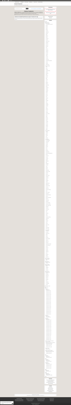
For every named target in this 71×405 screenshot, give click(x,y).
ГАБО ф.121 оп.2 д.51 (48, 299)
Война (46, 78)
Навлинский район (47, 130)
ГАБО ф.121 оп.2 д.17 (48, 290)
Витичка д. (47, 150)
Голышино (47, 158)
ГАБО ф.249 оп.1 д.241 (48, 331)
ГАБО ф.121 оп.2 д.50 (48, 298)
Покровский (47, 201)
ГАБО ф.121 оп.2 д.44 (48, 295)
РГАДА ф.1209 (47, 373)
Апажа (46, 66)
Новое (46, 47)
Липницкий (47, 180)
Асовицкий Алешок (48, 70)
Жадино (47, 86)
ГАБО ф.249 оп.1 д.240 (48, 330)
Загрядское (47, 87)
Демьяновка (47, 275)
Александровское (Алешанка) (49, 24)
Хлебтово (47, 126)
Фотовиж (47, 284)
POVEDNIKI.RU (50, 391)
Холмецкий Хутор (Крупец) (49, 60)
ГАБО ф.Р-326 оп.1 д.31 (49, 353)
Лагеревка (47, 100)
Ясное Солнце (47, 228)
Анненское (47, 142)
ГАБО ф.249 (46, 318)
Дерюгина (47, 82)
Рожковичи (47, 279)
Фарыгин (47, 219)
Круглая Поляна (47, 175)
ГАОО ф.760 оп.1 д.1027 (49, 364)
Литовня (47, 135)
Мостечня (47, 109)
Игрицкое (47, 91)
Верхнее (47, 29)
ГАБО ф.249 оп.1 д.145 (48, 322)
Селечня (47, 246)
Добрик (46, 34)
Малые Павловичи (48, 238)
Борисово (47, 146)
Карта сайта (50, 17)
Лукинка (47, 108)
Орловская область (47, 264)
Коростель (47, 43)
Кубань (46, 99)
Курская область (47, 261)
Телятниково (47, 59)
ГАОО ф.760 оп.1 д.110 (48, 365)
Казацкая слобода (48, 171)
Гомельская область (47, 258)
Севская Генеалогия (18, 3)
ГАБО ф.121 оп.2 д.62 (48, 302)
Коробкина (47, 42)
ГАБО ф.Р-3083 (47, 348)
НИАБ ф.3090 (47, 370)
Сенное (46, 214)
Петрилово (47, 50)
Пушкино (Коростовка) (48, 205)
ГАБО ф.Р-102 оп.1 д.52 (49, 345)
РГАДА (46, 372)
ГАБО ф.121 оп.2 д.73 (48, 311)
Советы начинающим (50, 383)
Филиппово (47, 254)
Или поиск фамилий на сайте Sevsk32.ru (36, 8)
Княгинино (47, 172)
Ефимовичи (47, 163)
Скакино (47, 55)
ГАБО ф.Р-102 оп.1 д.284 (49, 344)
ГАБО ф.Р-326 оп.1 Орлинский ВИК (50, 351)
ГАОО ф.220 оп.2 (48, 360)
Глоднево (47, 30)
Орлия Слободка (48, 192)
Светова (47, 210)
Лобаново (47, 103)
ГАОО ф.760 (46, 362)
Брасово (47, 25)
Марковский (47, 184)
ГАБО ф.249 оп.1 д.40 (48, 335)
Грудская (47, 159)
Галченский (47, 155)
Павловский (47, 193)
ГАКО (45, 354)
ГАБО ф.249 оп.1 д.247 (48, 334)
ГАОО (45, 358)
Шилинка (47, 255)
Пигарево (47, 112)
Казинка (47, 37)
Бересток (47, 145)
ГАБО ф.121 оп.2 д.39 (48, 294)
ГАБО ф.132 (46, 315)
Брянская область (47, 22)
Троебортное (47, 218)
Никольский (47, 188)
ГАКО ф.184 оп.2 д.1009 (49, 357)
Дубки (46, 162)
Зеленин (47, 167)
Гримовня (47, 33)
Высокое (47, 154)
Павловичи (47, 242)
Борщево (47, 131)
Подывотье (47, 198)
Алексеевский (47, 141)
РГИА (45, 376)
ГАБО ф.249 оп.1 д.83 (48, 339)
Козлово (47, 95)
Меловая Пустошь (48, 185)
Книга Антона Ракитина (50, 388)
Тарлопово (47, 250)
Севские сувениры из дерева (50, 390)
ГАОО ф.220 (46, 359)
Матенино (47, 46)
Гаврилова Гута (47, 233)
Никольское (47, 241)
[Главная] (2, 0)
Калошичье (47, 38)
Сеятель (47, 215)
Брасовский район (47, 23)
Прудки (46, 116)
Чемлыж (47, 223)
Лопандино (47, 104)
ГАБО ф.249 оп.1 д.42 (48, 338)
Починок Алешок (48, 113)
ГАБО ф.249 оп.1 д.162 (48, 326)
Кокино (46, 96)
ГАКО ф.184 (46, 355)
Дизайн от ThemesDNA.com (35, 404)
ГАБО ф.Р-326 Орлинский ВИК (48, 350)
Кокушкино (47, 237)
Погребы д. (47, 51)
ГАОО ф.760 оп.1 (48, 363)
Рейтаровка (47, 206)
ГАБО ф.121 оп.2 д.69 (48, 307)
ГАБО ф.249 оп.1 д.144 (48, 321)
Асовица (47, 69)
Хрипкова (47, 63)
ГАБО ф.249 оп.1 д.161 (48, 325)
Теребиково (47, 251)
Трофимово (47, 267)
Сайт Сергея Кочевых (50, 389)
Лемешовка (47, 176)
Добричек (47, 83)
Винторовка (47, 274)
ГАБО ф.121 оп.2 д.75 (48, 312)
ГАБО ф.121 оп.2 (48, 289)
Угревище (47, 125)
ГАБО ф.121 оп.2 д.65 (48, 303)
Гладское (47, 132)
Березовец (47, 73)
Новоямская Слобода (48, 189)
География (46, 21)
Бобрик (46, 74)
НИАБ (45, 369)
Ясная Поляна (47, 227)
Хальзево (47, 268)
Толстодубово (47, 283)
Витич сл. (47, 149)
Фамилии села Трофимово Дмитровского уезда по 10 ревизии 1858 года (26, 16)
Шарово (47, 129)
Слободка (47, 121)
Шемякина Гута (47, 64)
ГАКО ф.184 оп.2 (48, 356)
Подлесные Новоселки (48, 197)
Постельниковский (48, 202)
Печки (46, 136)
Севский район (47, 139)
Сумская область (47, 271)
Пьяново (47, 117)
